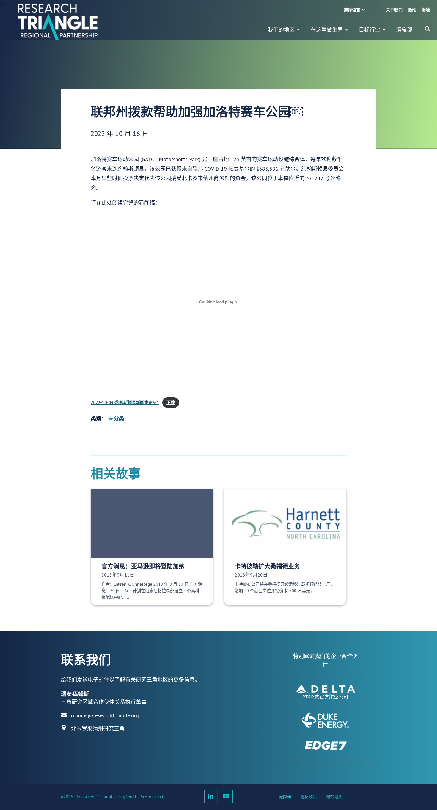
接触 (426, 10)
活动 (412, 10)
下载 (170, 402)
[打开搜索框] (427, 28)
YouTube (226, 796)
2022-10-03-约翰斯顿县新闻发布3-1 (125, 402)
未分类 (116, 418)
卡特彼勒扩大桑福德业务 (267, 566)
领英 (210, 796)
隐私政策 (308, 797)
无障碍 (285, 797)
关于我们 (394, 10)
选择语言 (352, 10)
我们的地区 (281, 29)
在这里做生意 (327, 29)
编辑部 (404, 29)
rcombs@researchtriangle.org (105, 715)
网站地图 (334, 797)
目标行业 (369, 29)
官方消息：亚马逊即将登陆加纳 (143, 566)
